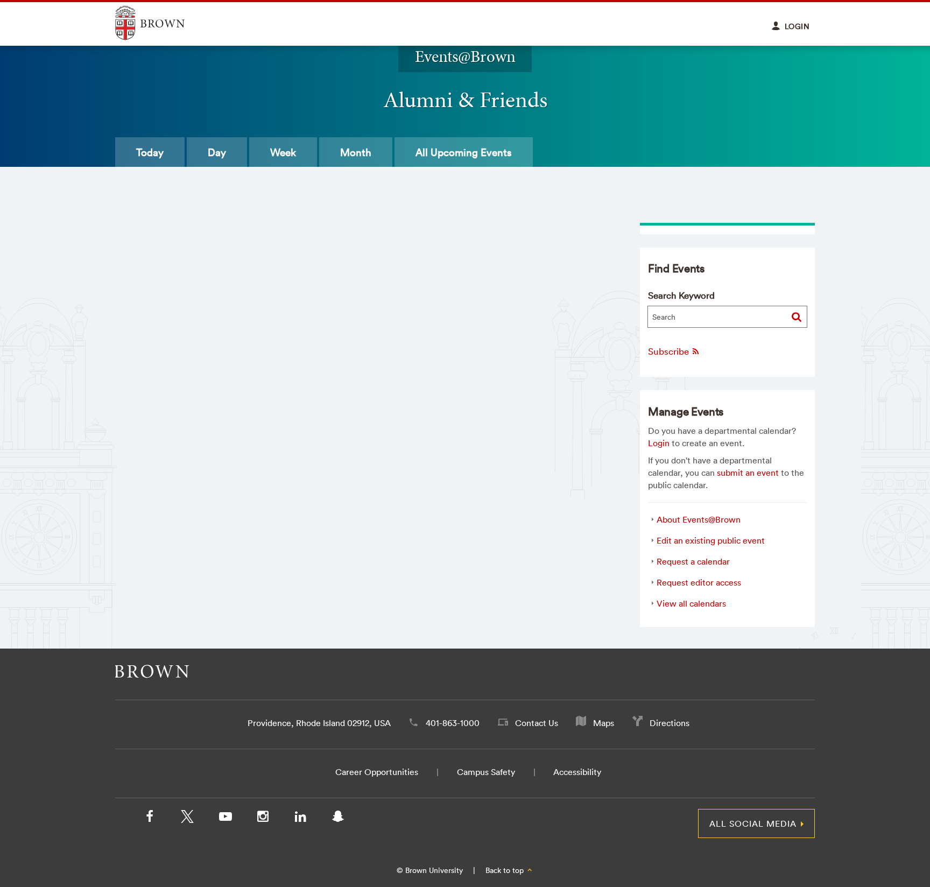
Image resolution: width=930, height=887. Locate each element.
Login (659, 443)
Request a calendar (693, 561)
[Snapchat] (338, 818)
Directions (669, 722)
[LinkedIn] (300, 818)
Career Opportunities (376, 771)
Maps (603, 722)
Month (355, 152)
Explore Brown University (162, 22)
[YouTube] (225, 818)
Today (150, 152)
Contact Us (536, 722)
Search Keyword (681, 295)
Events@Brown (465, 56)
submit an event (748, 472)
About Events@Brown (699, 519)
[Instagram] (262, 818)
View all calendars (691, 603)
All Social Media (753, 823)
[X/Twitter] (187, 818)
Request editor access (699, 582)
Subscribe (669, 351)
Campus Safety (486, 771)
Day (217, 152)
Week (283, 152)
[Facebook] (149, 818)
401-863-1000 (453, 722)
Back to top (505, 870)
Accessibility (577, 771)
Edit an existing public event (711, 540)
